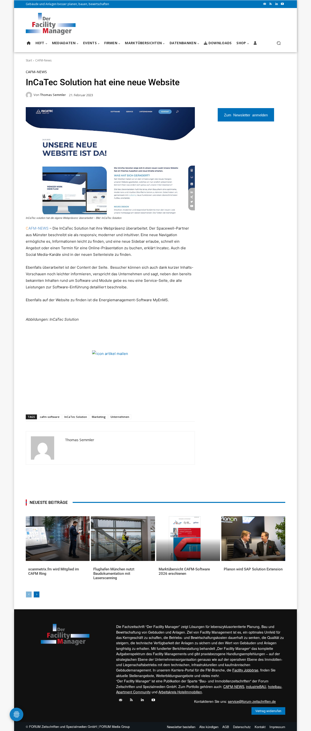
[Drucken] (95, 402)
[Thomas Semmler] (30, 95)
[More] (117, 402)
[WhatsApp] (61, 402)
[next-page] (37, 594)
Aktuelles (35, 577)
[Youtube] (282, 4)
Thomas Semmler (53, 94)
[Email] (84, 402)
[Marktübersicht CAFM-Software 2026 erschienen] (188, 538)
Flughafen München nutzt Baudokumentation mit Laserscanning (113, 573)
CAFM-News (43, 60)
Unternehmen (120, 417)
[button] (278, 43)
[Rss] (271, 4)
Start (29, 60)
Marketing (99, 417)
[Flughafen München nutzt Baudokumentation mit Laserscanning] (123, 538)
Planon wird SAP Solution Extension (253, 569)
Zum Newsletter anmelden (246, 115)
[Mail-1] (265, 4)
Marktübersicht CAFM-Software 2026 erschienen (184, 571)
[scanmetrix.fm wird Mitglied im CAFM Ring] (58, 538)
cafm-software (50, 417)
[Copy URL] (106, 402)
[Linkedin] (276, 4)
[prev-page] (29, 594)
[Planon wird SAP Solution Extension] (253, 538)
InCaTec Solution (75, 417)
